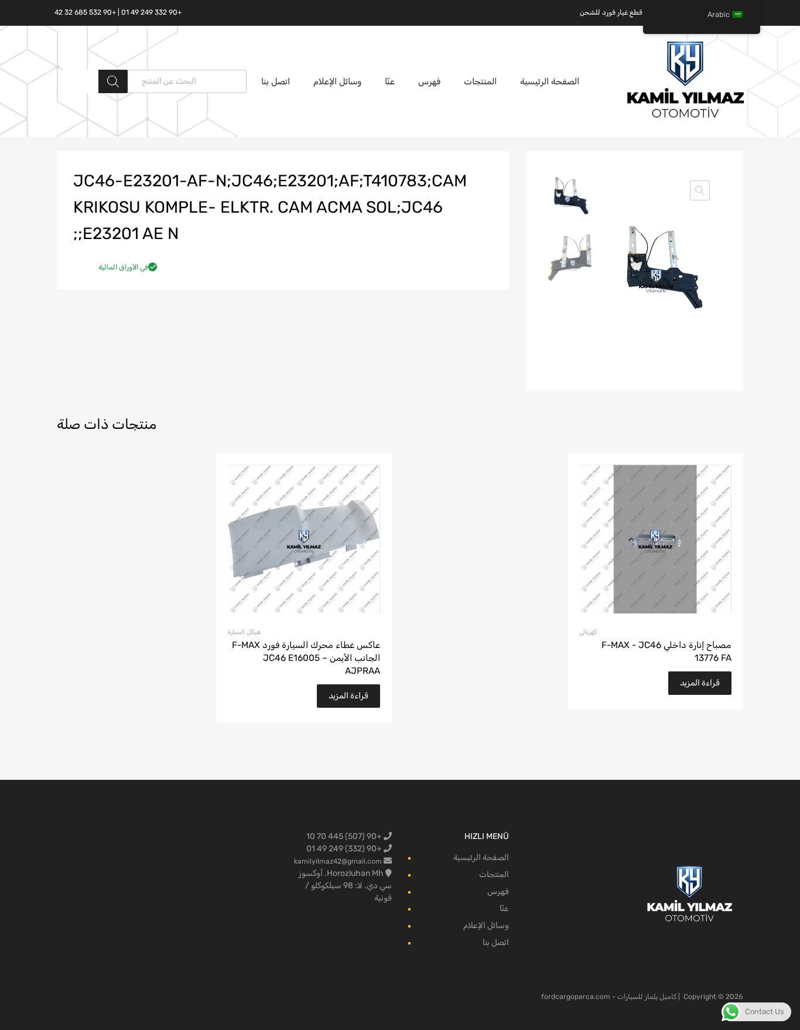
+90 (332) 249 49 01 (345, 849)
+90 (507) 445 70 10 (345, 836)
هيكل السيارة (244, 632)
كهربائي (588, 632)
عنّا (390, 81)
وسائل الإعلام (337, 81)
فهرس (429, 81)
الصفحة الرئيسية (549, 81)
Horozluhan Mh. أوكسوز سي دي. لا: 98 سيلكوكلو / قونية (345, 885)
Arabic (718, 14)
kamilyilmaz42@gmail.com (338, 861)
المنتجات (480, 81)
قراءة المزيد (700, 683)
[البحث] (113, 81)
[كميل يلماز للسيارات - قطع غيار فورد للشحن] (685, 116)
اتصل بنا (275, 81)
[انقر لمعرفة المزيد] (690, 895)
